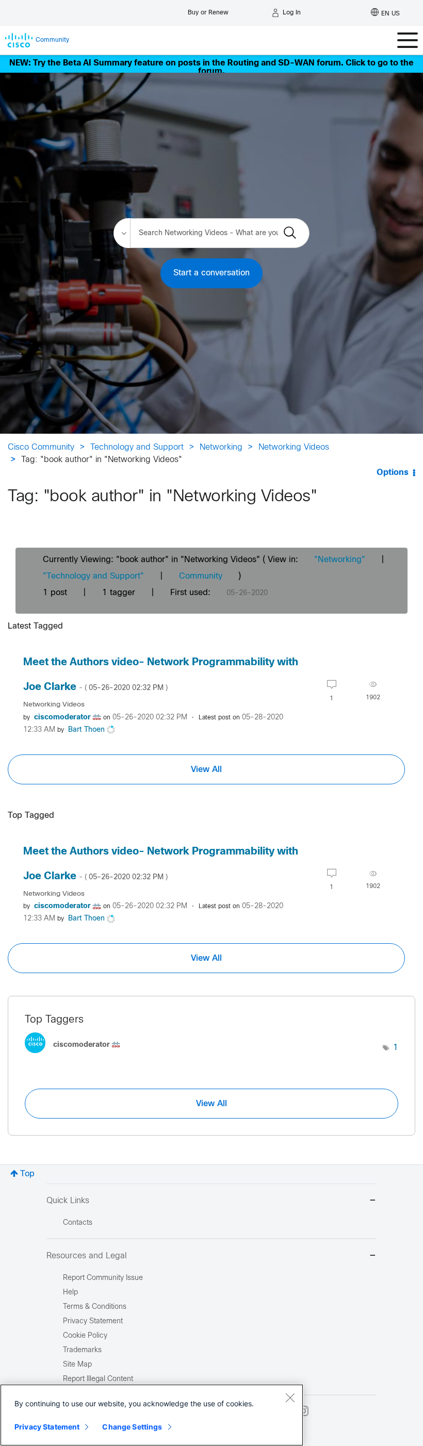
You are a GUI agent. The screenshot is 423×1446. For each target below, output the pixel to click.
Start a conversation (211, 273)
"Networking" (339, 560)
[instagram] (303, 1411)
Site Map (77, 1364)
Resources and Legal (86, 1256)
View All (206, 769)
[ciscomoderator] (76, 1056)
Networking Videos (293, 447)
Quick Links (67, 1201)
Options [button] (393, 472)
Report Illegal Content (98, 1379)
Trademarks (82, 1350)
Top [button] (27, 1174)
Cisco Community (41, 447)
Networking (221, 447)
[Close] (290, 1397)
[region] (151, 1415)
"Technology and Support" (93, 576)
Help (70, 1292)
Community (200, 576)
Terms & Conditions (94, 1307)
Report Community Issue (103, 1278)
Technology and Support (137, 447)
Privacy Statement (46, 1426)
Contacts (77, 1223)
